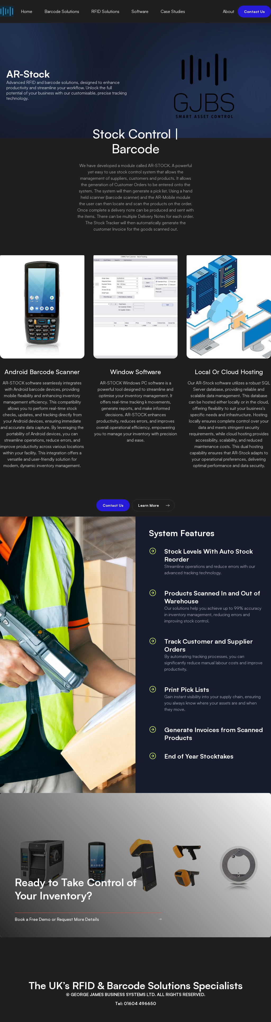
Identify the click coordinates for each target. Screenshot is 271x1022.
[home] (6, 11)
